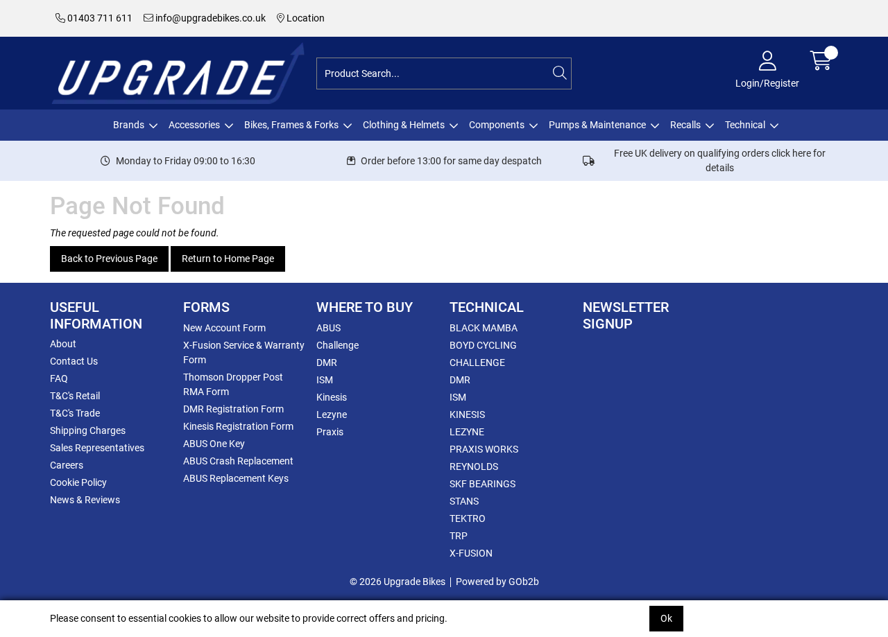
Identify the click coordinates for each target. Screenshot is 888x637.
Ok (666, 618)
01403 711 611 (99, 18)
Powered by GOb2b (497, 581)
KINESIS (467, 414)
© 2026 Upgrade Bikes (397, 581)
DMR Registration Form (233, 409)
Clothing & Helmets (404, 124)
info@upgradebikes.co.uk (209, 18)
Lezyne (331, 414)
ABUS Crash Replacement (238, 460)
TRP (459, 535)
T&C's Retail (75, 395)
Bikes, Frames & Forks (291, 124)
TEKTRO (468, 518)
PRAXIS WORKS (484, 449)
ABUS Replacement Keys (236, 478)
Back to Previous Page (109, 258)
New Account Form (224, 327)
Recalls (685, 124)
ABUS (328, 327)
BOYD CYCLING (483, 345)
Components (496, 124)
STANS (464, 501)
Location (304, 18)
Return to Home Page (228, 258)
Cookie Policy (78, 482)
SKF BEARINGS (482, 483)
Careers (66, 465)
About (63, 343)
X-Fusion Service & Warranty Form (244, 352)
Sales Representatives (97, 447)
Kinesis (331, 397)
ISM (324, 379)
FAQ (59, 378)
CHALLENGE (477, 362)
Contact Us (74, 361)
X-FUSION (471, 553)
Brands (128, 124)
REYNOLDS (474, 466)
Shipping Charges (88, 430)
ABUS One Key (214, 443)
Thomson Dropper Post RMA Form (233, 384)
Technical (745, 124)
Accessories (194, 124)
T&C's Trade (75, 413)
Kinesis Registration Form (238, 426)
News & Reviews (85, 499)
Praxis (329, 431)
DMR (326, 362)
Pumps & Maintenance (597, 124)
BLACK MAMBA (484, 327)
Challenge (337, 345)
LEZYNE (467, 431)
